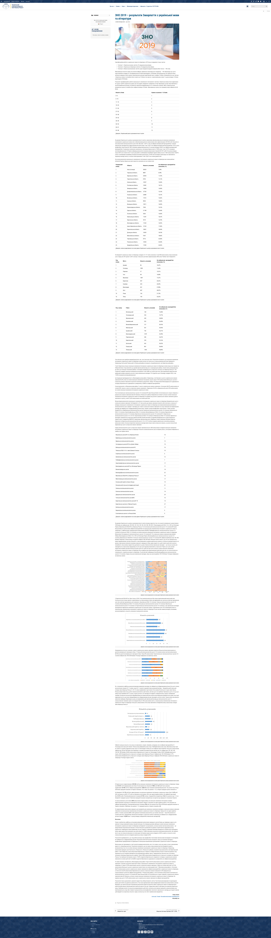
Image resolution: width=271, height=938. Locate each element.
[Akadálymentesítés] (247, 6)
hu (266, 1)
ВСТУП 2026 (155, 6)
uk (263, 1)
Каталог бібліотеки (15, 1)
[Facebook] (251, 1)
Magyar (93, 931)
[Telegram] (261, 1)
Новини (118, 6)
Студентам (149, 6)
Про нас (112, 6)
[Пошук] (266, 6)
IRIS (1, 1)
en (269, 1)
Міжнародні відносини (132, 6)
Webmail (22, 1)
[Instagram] (254, 1)
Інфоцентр (143, 6)
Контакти (28, 1)
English (93, 932)
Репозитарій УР (7, 1)
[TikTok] (256, 1)
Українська (94, 929)
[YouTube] (258, 1)
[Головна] (264, 11)
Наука (123, 6)
